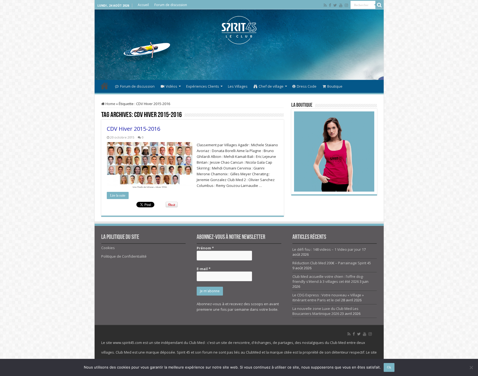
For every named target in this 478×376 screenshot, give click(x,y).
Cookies (108, 247)
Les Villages (238, 86)
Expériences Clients (202, 86)
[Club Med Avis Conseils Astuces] (239, 29)
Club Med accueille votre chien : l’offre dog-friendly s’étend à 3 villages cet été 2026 (328, 279)
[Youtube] (341, 5)
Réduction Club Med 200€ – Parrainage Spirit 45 (331, 262)
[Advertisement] (239, 61)
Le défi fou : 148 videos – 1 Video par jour (326, 249)
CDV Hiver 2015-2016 (133, 128)
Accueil (143, 4)
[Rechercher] (379, 5)
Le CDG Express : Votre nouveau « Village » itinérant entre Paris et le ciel (328, 297)
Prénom (205, 248)
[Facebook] (330, 5)
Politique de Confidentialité (124, 256)
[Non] (471, 367)
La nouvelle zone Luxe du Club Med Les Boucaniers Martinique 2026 (325, 311)
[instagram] (346, 5)
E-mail (204, 268)
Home (110, 103)
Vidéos (171, 86)
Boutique (334, 86)
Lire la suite (117, 195)
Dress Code (306, 86)
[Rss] (325, 5)
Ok (389, 367)
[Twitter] (335, 5)
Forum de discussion (170, 4)
